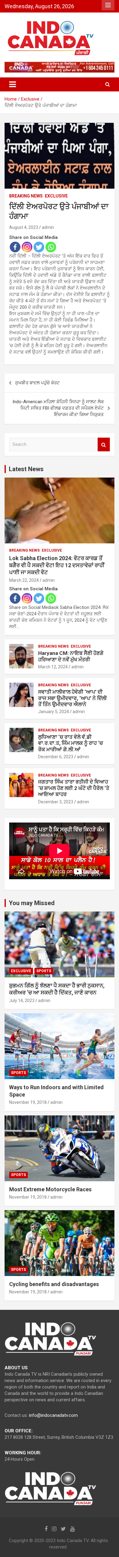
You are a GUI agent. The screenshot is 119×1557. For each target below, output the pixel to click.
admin (48, 227)
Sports (43, 971)
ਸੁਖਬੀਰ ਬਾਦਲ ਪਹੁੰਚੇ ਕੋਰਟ (37, 383)
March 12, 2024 (53, 666)
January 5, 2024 (53, 711)
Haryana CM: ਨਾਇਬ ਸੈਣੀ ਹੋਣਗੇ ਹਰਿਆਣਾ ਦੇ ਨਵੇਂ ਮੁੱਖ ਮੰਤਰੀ (70, 656)
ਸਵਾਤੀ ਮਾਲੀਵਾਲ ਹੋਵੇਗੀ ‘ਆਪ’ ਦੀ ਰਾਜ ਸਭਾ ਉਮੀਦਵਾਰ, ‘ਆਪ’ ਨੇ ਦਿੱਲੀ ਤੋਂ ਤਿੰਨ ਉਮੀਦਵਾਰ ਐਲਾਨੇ (72, 698)
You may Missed (32, 903)
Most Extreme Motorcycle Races (50, 1189)
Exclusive (56, 196)
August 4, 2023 (23, 227)
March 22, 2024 (24, 580)
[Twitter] (39, 247)
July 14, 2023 (21, 1000)
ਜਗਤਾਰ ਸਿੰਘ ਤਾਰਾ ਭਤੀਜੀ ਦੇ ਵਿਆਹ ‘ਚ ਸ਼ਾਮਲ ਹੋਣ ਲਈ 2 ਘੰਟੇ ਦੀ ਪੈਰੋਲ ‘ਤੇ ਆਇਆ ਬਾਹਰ (73, 788)
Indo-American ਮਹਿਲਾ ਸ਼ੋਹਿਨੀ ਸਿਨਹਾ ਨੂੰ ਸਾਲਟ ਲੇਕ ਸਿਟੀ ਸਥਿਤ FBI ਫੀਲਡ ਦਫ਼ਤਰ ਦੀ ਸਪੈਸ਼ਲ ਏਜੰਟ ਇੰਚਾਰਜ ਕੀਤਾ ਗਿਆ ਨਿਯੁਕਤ (58, 408)
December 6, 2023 (55, 756)
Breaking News (26, 196)
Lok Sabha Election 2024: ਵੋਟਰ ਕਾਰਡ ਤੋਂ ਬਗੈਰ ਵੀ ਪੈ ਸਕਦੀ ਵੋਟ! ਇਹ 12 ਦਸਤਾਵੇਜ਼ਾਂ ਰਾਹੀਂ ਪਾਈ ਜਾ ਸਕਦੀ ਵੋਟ (56, 565)
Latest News (26, 469)
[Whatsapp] (50, 247)
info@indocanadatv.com (53, 1415)
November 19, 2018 (28, 1102)
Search (104, 444)
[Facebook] (15, 247)
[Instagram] (27, 247)
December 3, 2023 (55, 801)
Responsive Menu (108, 5)
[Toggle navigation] (12, 84)
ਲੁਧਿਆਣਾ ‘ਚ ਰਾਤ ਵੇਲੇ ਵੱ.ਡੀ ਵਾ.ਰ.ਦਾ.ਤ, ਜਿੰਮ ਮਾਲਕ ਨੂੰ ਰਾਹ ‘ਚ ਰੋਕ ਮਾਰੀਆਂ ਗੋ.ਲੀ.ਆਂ (70, 743)
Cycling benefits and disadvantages (54, 1284)
